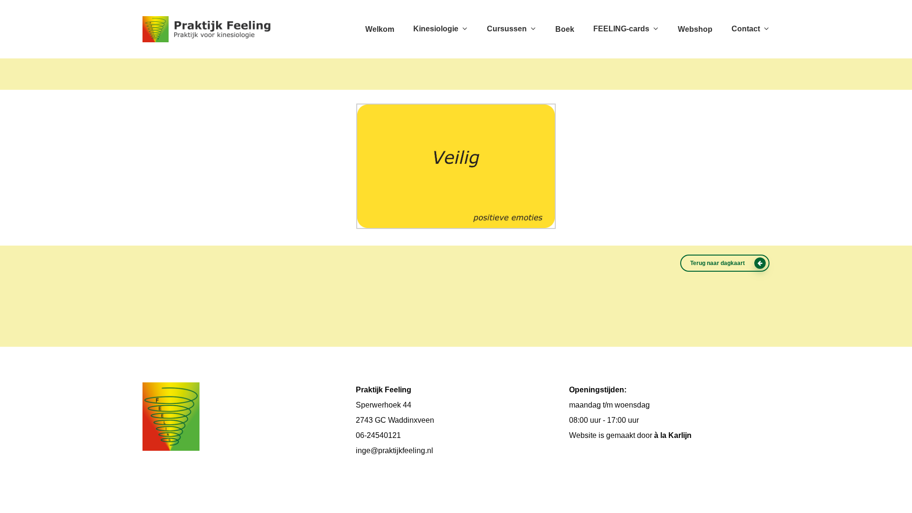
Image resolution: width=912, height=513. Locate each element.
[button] (725, 263)
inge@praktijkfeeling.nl (394, 450)
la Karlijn (676, 435)
